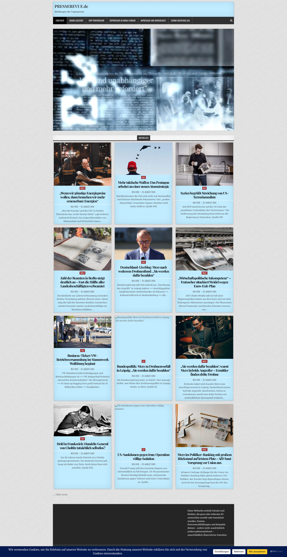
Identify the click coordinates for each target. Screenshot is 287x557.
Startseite (60, 20)
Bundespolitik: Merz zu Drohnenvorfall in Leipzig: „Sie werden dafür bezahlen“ (143, 368)
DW (204, 188)
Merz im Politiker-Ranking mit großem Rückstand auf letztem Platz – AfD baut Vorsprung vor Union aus (205, 458)
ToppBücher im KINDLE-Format (122, 20)
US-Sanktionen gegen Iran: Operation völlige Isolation (143, 456)
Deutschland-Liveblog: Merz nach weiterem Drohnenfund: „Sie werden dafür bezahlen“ (143, 271)
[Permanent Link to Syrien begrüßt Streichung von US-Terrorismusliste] (204, 164)
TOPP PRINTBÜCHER (96, 20)
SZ (143, 361)
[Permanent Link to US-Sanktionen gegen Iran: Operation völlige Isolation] (143, 425)
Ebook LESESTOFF (76, 20)
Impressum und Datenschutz (153, 20)
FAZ (143, 177)
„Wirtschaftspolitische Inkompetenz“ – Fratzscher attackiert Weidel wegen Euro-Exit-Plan (204, 282)
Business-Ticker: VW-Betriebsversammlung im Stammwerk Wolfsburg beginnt (82, 359)
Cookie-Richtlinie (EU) (180, 20)
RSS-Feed (74, 207)
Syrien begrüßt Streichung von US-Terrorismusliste (205, 195)
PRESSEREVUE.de (71, 6)
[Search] (231, 20)
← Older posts (60, 494)
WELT (82, 188)
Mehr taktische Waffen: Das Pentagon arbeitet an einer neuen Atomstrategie (143, 184)
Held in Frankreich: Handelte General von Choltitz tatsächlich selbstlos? (82, 445)
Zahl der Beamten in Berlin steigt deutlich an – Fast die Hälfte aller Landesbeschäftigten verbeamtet (82, 282)
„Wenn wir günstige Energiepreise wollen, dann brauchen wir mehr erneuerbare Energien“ (82, 197)
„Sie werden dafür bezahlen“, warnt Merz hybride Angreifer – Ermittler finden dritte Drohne (204, 370)
